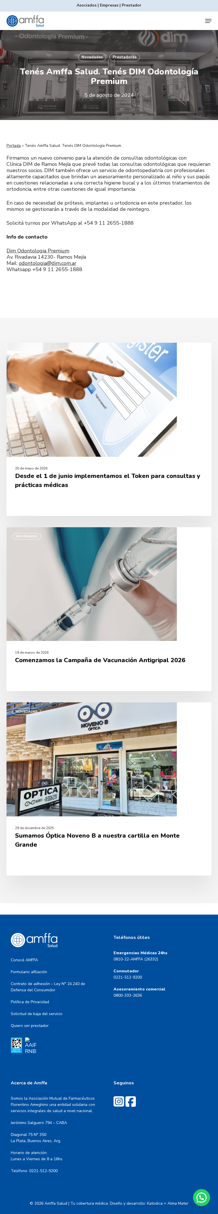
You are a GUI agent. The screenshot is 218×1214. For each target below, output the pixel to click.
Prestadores (125, 57)
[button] (208, 21)
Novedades (92, 57)
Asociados (87, 5)
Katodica (155, 1203)
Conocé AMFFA (24, 960)
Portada (14, 145)
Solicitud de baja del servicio (36, 1013)
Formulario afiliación (29, 972)
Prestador (131, 5)
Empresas (109, 5)
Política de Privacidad (30, 1002)
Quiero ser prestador (30, 1025)
